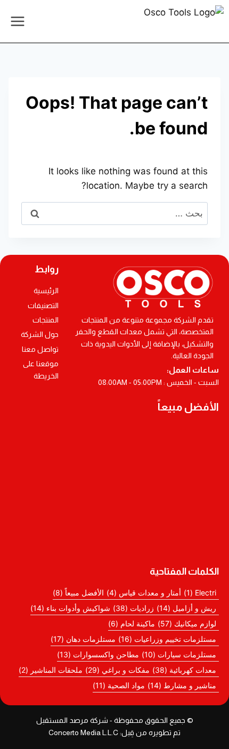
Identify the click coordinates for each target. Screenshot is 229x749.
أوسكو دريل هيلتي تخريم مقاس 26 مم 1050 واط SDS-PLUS (115, 540)
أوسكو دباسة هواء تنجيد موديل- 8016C (88, 489)
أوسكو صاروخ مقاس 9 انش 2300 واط (88, 518)
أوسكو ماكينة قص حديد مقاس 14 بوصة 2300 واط (110, 504)
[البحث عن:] (114, 213)
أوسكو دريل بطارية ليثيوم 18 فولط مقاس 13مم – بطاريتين (114, 438)
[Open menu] (17, 21)
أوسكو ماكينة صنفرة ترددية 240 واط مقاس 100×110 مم (114, 467)
